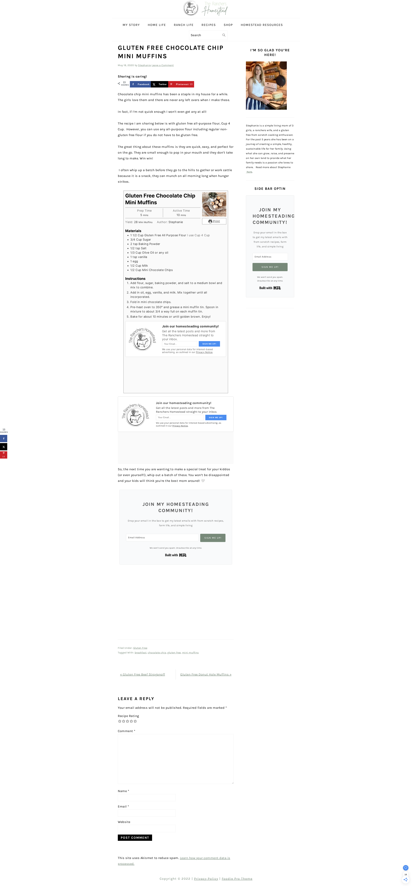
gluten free (174, 652)
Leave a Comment (163, 65)
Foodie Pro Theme (237, 879)
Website (124, 822)
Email (123, 806)
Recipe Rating (128, 716)
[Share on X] (3, 446)
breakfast (141, 652)
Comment (126, 731)
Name (123, 791)
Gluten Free (140, 647)
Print (216, 221)
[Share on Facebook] (3, 438)
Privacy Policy (206, 879)
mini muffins (190, 652)
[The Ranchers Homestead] (206, 15)
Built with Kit (176, 555)
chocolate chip (157, 652)
